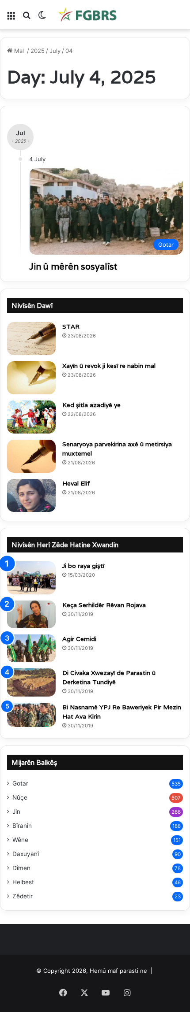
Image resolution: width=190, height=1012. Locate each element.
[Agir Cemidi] (31, 648)
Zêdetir (22, 896)
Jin (16, 811)
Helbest (23, 882)
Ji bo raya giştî (83, 566)
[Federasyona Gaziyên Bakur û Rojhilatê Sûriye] (88, 14)
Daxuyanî (25, 853)
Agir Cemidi (79, 639)
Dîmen (21, 867)
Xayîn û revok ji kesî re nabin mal (109, 366)
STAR (71, 326)
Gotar (20, 783)
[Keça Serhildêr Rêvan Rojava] (31, 614)
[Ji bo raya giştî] (31, 577)
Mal (19, 50)
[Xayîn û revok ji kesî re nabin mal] (31, 377)
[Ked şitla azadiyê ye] (31, 417)
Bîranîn (22, 825)
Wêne (20, 839)
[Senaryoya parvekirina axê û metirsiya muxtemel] (31, 456)
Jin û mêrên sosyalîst (73, 266)
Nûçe (19, 797)
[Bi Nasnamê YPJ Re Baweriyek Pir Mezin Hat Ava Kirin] (31, 715)
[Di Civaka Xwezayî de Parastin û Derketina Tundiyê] (31, 682)
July (55, 50)
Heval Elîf (76, 483)
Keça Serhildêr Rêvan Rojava (104, 605)
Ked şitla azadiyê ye (91, 405)
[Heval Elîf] (31, 495)
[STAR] (31, 338)
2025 (37, 50)
